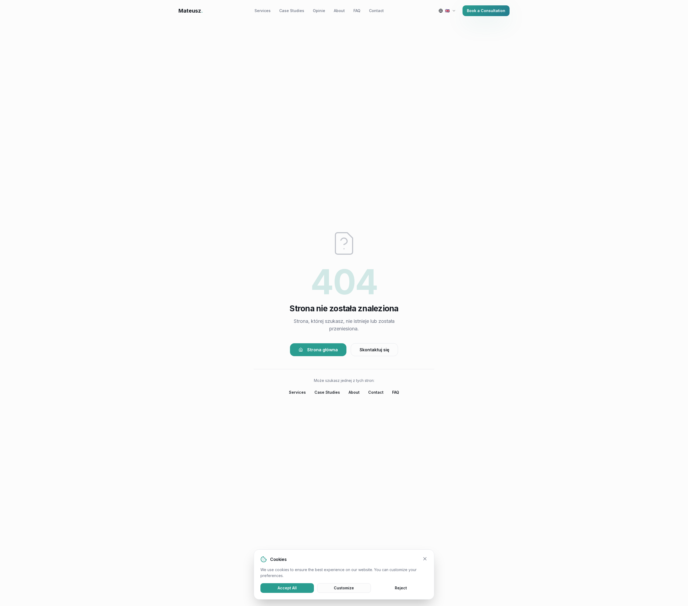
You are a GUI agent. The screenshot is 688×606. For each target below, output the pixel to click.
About (339, 10)
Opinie (319, 10)
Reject (401, 588)
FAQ (356, 10)
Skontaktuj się (374, 349)
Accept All (287, 588)
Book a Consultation (486, 10)
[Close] (425, 558)
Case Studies (291, 10)
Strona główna (322, 349)
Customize (344, 588)
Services (263, 10)
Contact (376, 10)
